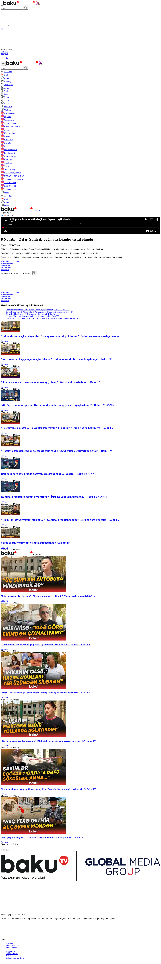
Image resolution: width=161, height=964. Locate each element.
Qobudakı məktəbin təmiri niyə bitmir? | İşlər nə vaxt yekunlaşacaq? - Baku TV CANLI (54, 496)
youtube (9, 215)
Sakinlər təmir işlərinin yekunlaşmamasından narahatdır (35, 542)
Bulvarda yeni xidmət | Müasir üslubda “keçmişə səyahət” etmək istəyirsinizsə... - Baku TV (39, 312)
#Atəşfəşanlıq (6, 265)
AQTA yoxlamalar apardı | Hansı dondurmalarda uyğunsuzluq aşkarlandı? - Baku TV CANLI (58, 404)
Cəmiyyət (36, 210)
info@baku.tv (11, 943)
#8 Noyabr (5, 270)
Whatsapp (4, 52)
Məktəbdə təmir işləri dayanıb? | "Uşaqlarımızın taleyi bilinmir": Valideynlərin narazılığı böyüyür (61, 336)
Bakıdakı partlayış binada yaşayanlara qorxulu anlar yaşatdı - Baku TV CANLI (49, 473)
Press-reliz (9, 956)
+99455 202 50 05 (12, 945)
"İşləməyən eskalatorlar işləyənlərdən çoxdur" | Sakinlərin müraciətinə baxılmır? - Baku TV (57, 427)
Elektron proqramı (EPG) (15, 958)
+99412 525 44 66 (12, 948)
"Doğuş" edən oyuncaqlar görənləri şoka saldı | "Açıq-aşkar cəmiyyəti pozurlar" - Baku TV (56, 450)
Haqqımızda (10, 952)
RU (7, 58)
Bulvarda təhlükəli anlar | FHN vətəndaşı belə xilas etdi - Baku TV (30, 314)
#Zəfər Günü (6, 268)
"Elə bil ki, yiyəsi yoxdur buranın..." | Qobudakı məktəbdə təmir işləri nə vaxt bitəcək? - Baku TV (60, 519)
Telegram (4, 54)
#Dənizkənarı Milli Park (10, 261)
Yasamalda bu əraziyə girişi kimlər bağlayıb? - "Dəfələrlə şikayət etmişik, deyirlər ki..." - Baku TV (48, 789)
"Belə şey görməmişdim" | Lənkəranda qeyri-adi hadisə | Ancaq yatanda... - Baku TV (42, 837)
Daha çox (5, 850)
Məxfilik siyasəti (12, 954)
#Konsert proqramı (8, 263)
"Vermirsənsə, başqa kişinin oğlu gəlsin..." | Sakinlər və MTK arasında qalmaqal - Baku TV (56, 359)
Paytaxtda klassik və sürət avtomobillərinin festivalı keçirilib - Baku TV (32, 316)
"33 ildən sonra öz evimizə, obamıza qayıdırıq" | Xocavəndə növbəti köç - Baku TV (51, 382)
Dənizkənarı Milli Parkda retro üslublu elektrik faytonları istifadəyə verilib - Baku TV (37, 310)
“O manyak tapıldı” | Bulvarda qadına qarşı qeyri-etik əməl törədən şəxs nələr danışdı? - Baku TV (42, 318)
